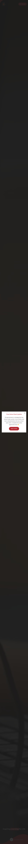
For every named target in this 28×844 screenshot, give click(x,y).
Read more (14, 428)
